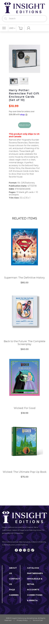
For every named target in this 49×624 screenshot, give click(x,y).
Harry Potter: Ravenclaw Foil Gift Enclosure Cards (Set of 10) (24, 95)
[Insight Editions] (24, 7)
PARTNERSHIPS (35, 573)
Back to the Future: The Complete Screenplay (24, 343)
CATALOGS (33, 568)
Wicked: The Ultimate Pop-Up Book (24, 472)
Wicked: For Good (24, 408)
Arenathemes (32, 618)
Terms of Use (38, 620)
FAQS (12, 589)
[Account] (28, 28)
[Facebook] (16, 550)
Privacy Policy (22, 620)
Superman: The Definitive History (24, 277)
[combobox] (24, 18)
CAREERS (14, 595)
